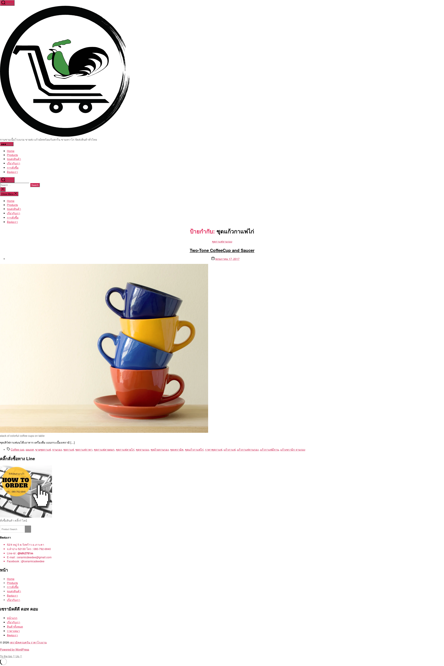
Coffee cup (17, 450)
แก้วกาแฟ (230, 450)
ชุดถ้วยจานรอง (160, 450)
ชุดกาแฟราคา (83, 450)
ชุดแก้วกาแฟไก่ (194, 450)
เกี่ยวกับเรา (13, 163)
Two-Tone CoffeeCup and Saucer (222, 250)
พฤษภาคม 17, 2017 (227, 259)
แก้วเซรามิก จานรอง (292, 450)
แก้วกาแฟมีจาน (269, 450)
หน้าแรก (12, 618)
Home (10, 151)
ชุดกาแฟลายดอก (104, 450)
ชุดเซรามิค (176, 450)
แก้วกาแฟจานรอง (248, 450)
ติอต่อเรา (12, 172)
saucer (30, 450)
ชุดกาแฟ (68, 450)
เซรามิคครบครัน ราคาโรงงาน (28, 642)
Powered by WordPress (14, 649)
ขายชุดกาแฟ (43, 450)
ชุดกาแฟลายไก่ (125, 450)
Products (12, 155)
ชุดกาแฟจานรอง (222, 241)
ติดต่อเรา (12, 635)
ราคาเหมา (13, 631)
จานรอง (57, 450)
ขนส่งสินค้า (14, 159)
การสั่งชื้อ (13, 168)
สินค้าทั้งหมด (15, 627)
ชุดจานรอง (142, 450)
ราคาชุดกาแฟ (213, 450)
